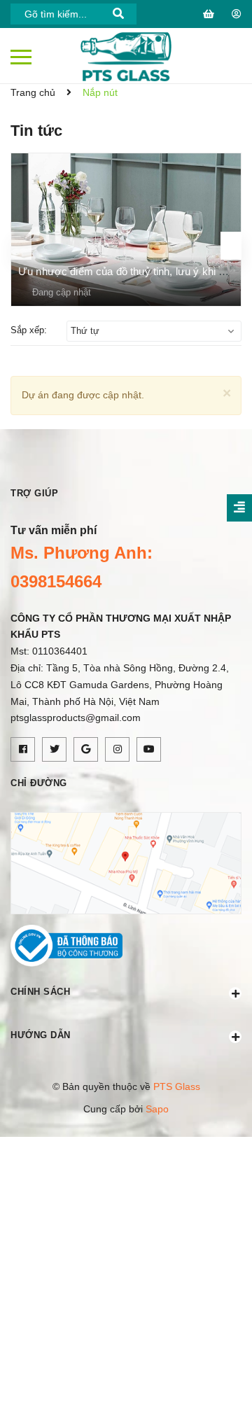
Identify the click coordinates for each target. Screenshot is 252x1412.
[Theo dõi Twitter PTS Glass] (54, 749)
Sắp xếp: (28, 330)
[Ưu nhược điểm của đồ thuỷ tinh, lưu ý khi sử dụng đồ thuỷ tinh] (126, 230)
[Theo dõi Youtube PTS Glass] (148, 749)
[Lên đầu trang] (206, 1380)
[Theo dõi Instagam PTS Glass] (117, 749)
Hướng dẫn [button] (40, 1035)
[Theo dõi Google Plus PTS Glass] (86, 749)
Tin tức (36, 130)
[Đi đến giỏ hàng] (210, 14)
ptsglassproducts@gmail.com (75, 717)
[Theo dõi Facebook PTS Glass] (22, 749)
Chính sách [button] (40, 991)
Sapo (157, 1108)
